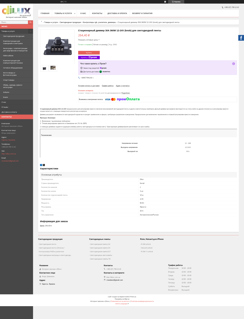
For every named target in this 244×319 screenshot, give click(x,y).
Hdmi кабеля (8, 55)
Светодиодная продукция (13, 36)
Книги (5, 97)
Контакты (97, 13)
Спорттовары (8, 80)
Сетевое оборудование (13, 68)
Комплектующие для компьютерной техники (13, 61)
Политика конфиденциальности (142, 301)
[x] (44, 165)
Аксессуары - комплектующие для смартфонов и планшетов (15, 49)
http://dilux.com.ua (9, 154)
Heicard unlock (146, 248)
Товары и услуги (8, 31)
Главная (45, 13)
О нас (4, 102)
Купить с (84, 57)
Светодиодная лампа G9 (100, 248)
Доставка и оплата (9, 112)
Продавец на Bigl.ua (122, 299)
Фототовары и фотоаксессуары (10, 74)
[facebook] (41, 165)
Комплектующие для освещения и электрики (13, 42)
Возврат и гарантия (142, 13)
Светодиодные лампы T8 (100, 259)
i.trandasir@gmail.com (10, 161)
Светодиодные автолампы (101, 255)
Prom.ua (133, 297)
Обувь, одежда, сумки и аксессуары (12, 86)
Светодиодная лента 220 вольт (51, 248)
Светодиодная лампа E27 (100, 251)
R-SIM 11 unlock (147, 251)
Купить (89, 52)
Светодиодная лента (47, 244)
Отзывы (5, 107)
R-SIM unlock (146, 244)
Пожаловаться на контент (120, 301)
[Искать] (30, 22)
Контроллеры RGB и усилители (51, 251)
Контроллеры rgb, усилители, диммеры (99, 22)
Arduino (6, 92)
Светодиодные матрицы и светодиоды (55, 255)
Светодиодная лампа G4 (100, 244)
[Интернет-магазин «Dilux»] (16, 10)
